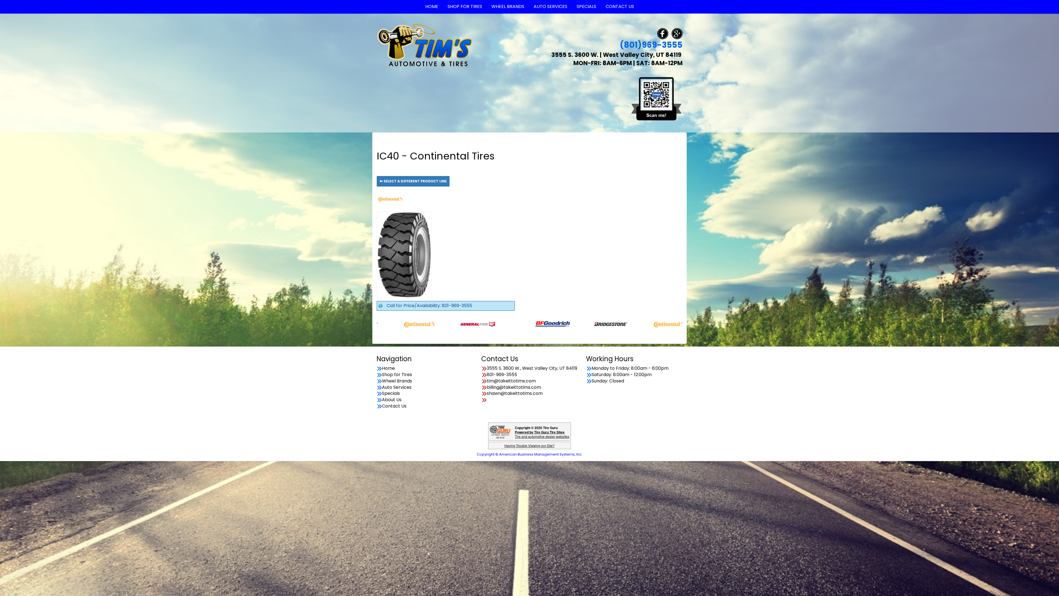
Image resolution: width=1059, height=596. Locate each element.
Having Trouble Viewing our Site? (529, 445)
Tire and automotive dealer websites (542, 434)
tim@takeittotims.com (511, 381)
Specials (391, 393)
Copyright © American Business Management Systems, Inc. (529, 454)
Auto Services (396, 387)
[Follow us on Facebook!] (662, 33)
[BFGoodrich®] (471, 324)
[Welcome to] (424, 45)
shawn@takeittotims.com (515, 393)
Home (388, 368)
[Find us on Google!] (677, 33)
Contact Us (394, 406)
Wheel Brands (397, 381)
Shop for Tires (397, 375)
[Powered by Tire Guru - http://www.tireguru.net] (500, 431)
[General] (396, 324)
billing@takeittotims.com (514, 387)
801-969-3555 (502, 375)
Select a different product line (415, 181)
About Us (392, 400)
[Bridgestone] (529, 324)
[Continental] (587, 324)
